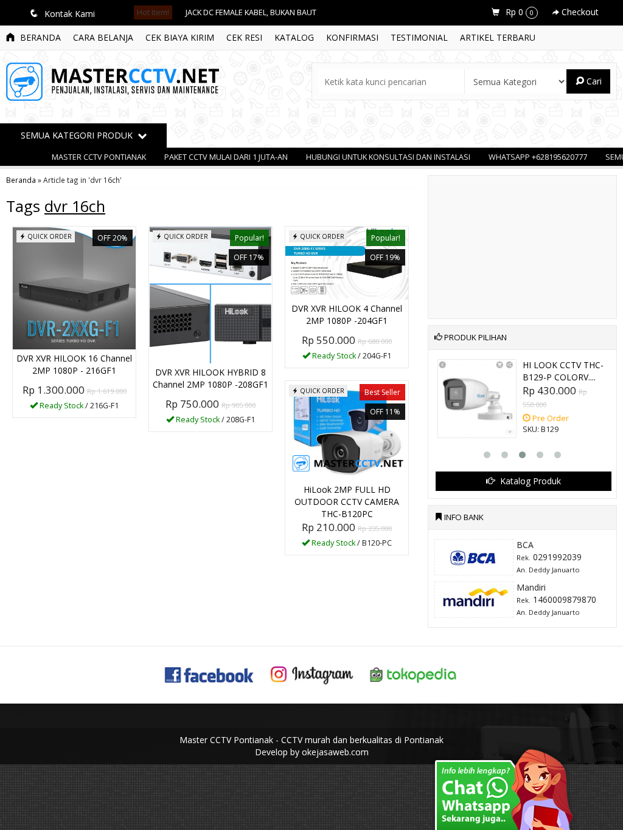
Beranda (39, 37)
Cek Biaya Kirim (179, 37)
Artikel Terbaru (497, 37)
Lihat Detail (78, 407)
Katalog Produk (529, 481)
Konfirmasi (352, 37)
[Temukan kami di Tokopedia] (414, 673)
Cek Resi (244, 37)
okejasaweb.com (335, 752)
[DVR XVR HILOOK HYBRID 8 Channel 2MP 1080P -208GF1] (210, 294)
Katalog (294, 37)
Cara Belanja (103, 37)
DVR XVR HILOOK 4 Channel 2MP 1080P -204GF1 (346, 314)
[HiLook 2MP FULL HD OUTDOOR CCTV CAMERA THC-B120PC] (346, 430)
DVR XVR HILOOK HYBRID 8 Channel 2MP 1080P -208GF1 (210, 378)
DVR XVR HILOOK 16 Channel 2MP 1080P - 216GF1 (74, 364)
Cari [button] (593, 81)
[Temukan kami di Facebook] (210, 673)
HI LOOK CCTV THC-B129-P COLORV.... (563, 371)
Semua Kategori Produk (78, 135)
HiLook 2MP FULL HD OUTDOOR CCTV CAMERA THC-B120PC (346, 502)
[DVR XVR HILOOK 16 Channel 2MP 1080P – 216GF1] (74, 287)
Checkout (579, 12)
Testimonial (419, 37)
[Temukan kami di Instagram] (311, 673)
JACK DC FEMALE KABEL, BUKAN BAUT (251, 12)
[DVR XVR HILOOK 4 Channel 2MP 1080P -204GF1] (346, 262)
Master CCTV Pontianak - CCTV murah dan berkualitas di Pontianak (311, 740)
